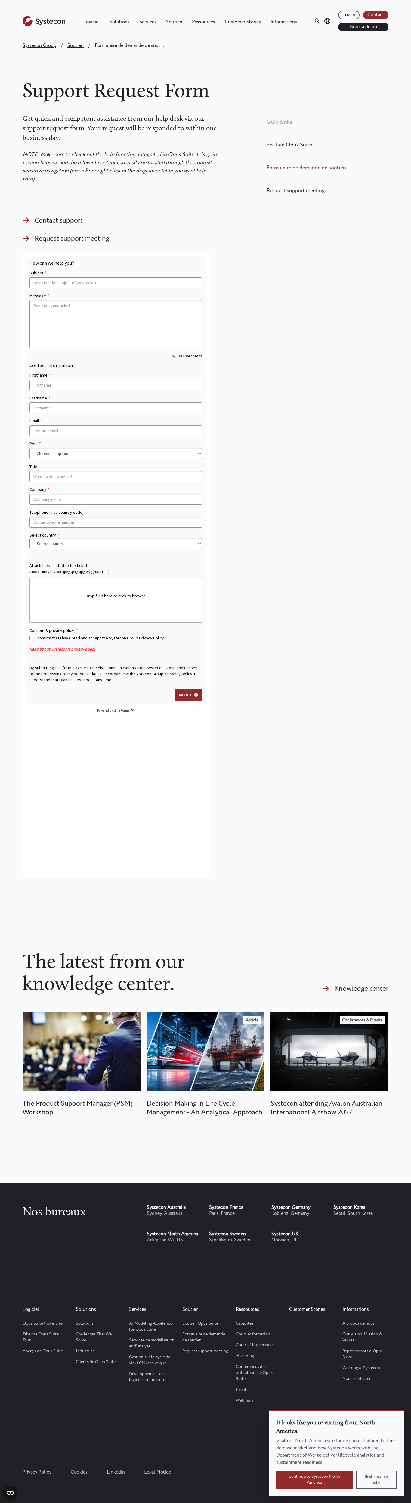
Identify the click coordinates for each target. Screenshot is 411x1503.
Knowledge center (361, 989)
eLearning (245, 1356)
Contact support (59, 221)
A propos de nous (358, 1323)
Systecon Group (39, 45)
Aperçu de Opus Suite (43, 1351)
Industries (85, 1351)
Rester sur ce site (376, 1480)
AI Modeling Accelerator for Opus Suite (151, 1326)
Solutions (120, 22)
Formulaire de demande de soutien (306, 168)
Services (147, 22)
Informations (283, 22)
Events (242, 1390)
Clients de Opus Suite (96, 1362)
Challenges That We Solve (94, 1337)
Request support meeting (72, 239)
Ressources (203, 22)
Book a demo (363, 26)
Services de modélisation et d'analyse (152, 1343)
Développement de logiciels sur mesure (147, 1377)
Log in (348, 14)
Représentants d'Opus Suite (362, 1354)
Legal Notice (157, 1472)
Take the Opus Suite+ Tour (42, 1337)
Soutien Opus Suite (289, 145)
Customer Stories (243, 22)
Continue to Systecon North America (314, 1480)
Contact (375, 14)
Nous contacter (356, 1379)
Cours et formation (253, 1334)
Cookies (79, 1472)
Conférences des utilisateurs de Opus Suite (254, 1373)
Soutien (174, 22)
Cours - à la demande (254, 1345)
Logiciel (91, 22)
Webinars (244, 1400)
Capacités (244, 1323)
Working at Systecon (361, 1368)
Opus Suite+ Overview (43, 1323)
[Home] (44, 24)
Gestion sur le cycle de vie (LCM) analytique (149, 1360)
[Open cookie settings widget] (10, 1493)
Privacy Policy (37, 1472)
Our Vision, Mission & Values (362, 1337)
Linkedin (116, 1472)
